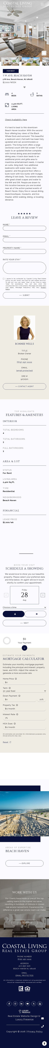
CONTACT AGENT (26, 386)
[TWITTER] (33, 1003)
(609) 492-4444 (24, 362)
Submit (26, 295)
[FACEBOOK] (9, 1003)
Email (6, 236)
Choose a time (9, 607)
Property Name (11, 248)
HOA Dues (8, 724)
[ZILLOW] (40, 1003)
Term (5, 688)
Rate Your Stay (11, 260)
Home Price (8, 679)
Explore (26, 863)
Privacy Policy (35, 1031)
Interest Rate (9, 714)
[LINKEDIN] (21, 1003)
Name (6, 225)
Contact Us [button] (26, 923)
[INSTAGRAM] (15, 1003)
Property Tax (9, 705)
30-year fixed (9, 691)
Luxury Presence (24, 1019)
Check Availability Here (16, 120)
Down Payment (10, 696)
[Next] (43, 595)
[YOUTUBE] (27, 1003)
